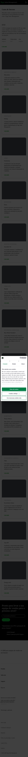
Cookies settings (13, 393)
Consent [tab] (5, 364)
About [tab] (23, 364)
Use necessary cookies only (14, 398)
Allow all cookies (14, 389)
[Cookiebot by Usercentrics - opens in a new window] (20, 358)
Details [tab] (14, 364)
